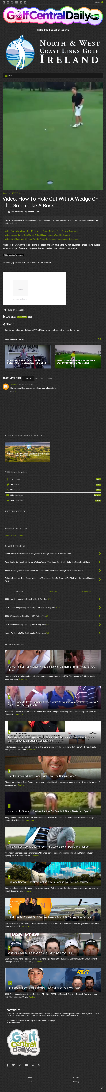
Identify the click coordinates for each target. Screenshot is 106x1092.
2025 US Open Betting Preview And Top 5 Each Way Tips (40, 952)
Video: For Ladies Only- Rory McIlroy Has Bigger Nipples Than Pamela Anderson (41, 231)
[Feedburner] (25, 2)
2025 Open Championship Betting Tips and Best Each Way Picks (44, 988)
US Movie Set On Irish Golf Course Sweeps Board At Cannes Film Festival (49, 917)
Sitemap (76, 1082)
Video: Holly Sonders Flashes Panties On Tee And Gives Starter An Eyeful (49, 811)
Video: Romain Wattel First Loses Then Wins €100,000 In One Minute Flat (76, 361)
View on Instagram (20, 299)
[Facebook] (4, 2)
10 (9, 982)
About (30, 1082)
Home (5, 193)
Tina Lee (13, 384)
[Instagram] (12, 2)
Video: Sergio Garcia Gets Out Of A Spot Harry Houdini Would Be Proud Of (38, 235)
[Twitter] (8, 2)
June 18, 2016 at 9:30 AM (25, 384)
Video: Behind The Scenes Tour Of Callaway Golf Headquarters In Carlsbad (26, 361)
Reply (12, 391)
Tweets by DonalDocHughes (15, 535)
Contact (76, 1077)
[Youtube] (16, 2)
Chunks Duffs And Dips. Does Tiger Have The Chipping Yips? (42, 776)
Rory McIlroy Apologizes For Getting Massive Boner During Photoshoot (49, 846)
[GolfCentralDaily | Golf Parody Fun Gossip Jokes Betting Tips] (53, 25)
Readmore (23, 679)
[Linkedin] (21, 2)
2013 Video (16, 193)
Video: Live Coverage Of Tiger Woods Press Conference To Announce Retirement (41, 239)
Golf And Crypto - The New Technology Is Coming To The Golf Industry (48, 882)
